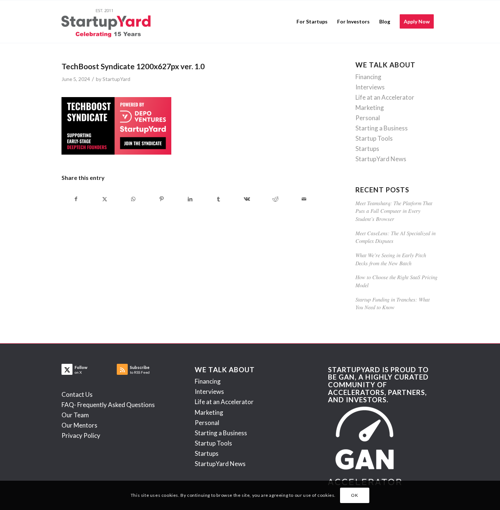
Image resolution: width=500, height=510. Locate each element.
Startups (367, 148)
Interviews (370, 87)
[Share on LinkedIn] (190, 199)
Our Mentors (79, 425)
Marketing (369, 107)
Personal (367, 118)
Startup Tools (374, 138)
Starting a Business (381, 128)
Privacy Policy (80, 435)
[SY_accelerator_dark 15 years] (107, 21)
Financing (368, 77)
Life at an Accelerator (384, 97)
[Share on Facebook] (76, 199)
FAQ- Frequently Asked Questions (108, 405)
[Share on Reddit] (275, 199)
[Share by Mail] (304, 199)
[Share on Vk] (247, 199)
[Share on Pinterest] (162, 199)
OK (354, 495)
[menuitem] (312, 21)
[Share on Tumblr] (219, 199)
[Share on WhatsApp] (133, 199)
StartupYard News (380, 159)
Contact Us (77, 394)
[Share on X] (105, 199)
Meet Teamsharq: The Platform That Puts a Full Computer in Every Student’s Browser (393, 211)
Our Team (75, 415)
